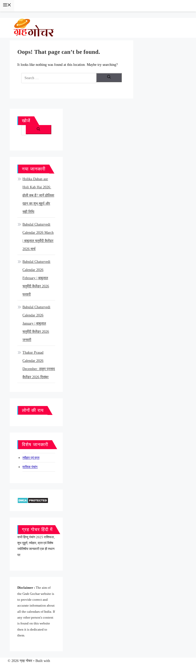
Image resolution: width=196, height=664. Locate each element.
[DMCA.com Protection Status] (32, 500)
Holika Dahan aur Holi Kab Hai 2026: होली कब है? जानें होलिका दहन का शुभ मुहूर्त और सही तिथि (38, 195)
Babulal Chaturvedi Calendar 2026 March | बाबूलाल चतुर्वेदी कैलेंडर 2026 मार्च (38, 237)
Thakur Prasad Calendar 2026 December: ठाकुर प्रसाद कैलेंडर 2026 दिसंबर (38, 365)
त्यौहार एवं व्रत (30, 458)
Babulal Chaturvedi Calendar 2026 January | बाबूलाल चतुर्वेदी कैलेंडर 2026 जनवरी (36, 323)
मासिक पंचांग (30, 467)
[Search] (109, 77)
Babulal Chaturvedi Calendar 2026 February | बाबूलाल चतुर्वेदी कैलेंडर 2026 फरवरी (36, 278)
